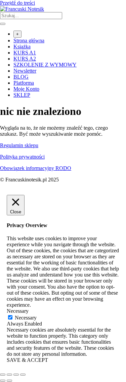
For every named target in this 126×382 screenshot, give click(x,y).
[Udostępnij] (16, 375)
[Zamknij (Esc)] (23, 375)
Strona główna (28, 40)
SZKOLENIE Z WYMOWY (45, 65)
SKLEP (21, 95)
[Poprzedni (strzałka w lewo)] (2, 381)
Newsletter (24, 71)
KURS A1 (24, 52)
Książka (22, 46)
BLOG (21, 77)
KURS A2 (24, 58)
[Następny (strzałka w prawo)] (9, 381)
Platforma (23, 83)
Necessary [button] (18, 311)
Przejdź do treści (17, 3)
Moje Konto (26, 89)
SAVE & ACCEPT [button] (27, 360)
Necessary (26, 318)
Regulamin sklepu (19, 145)
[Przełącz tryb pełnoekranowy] (9, 375)
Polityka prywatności (22, 157)
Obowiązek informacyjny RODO (35, 168)
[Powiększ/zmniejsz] (2, 375)
